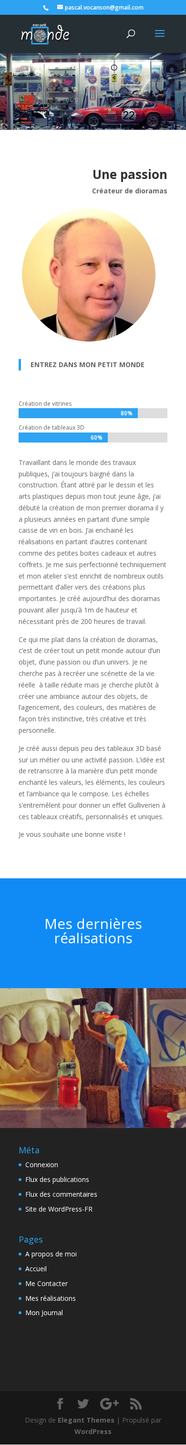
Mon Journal (44, 1312)
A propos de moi (51, 1253)
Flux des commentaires (61, 1194)
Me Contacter (46, 1283)
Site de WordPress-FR (59, 1208)
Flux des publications (57, 1179)
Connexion (41, 1164)
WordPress (93, 1431)
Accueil (36, 1268)
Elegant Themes (86, 1419)
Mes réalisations (50, 1298)
